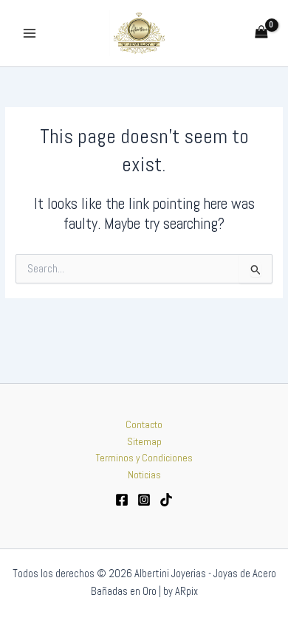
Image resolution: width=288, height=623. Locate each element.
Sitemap (144, 442)
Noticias (144, 475)
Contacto (144, 425)
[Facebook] (121, 499)
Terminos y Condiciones (144, 458)
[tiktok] (166, 499)
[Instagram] (144, 499)
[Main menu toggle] (29, 32)
